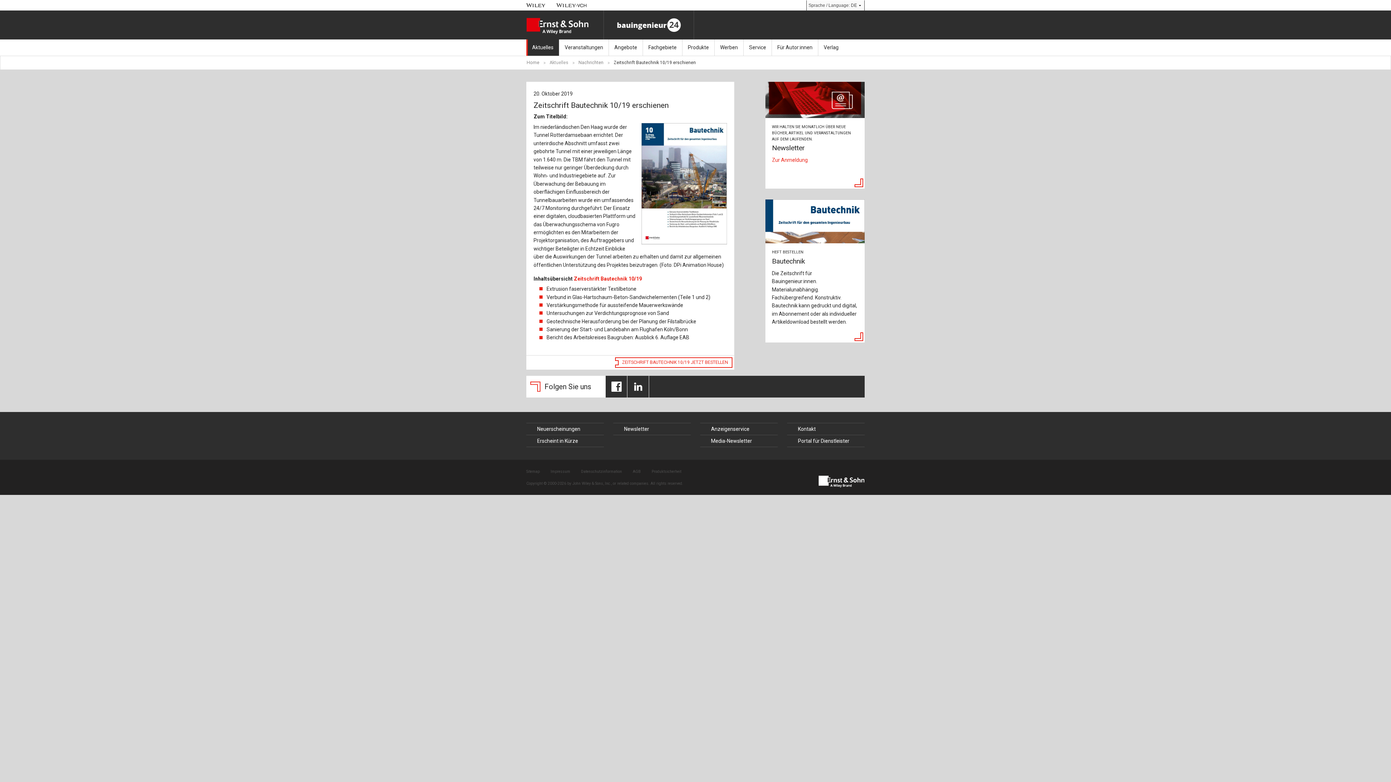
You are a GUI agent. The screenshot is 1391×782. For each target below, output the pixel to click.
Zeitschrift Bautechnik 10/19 (608, 279)
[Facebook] (616, 387)
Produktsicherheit (666, 471)
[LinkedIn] (638, 387)
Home (533, 62)
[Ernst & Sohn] (564, 26)
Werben (729, 47)
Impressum (560, 471)
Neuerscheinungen (558, 429)
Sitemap (533, 471)
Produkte (698, 47)
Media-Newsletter (731, 441)
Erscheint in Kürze (557, 441)
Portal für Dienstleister (823, 441)
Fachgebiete (662, 47)
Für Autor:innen (795, 47)
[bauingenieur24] (649, 24)
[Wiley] (536, 5)
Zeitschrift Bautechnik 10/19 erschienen (655, 62)
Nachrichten (590, 62)
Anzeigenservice (730, 429)
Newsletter (636, 429)
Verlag (831, 47)
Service (757, 47)
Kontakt (807, 429)
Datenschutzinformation (601, 471)
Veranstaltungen (584, 47)
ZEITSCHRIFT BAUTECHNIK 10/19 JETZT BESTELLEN (675, 362)
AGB (637, 471)
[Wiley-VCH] (571, 5)
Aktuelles (543, 47)
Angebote (625, 47)
